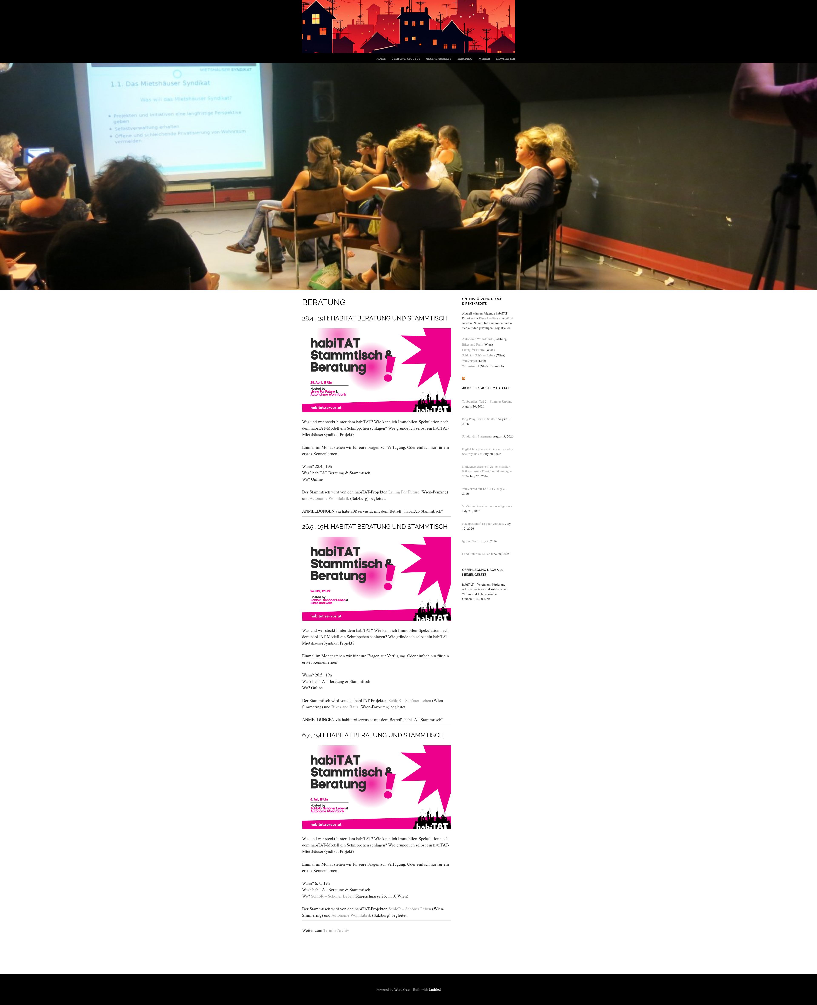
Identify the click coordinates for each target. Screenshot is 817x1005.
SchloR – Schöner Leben (410, 700)
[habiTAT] (408, 51)
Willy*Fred (469, 360)
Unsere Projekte (438, 58)
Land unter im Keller (476, 554)
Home (381, 58)
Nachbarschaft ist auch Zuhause (483, 523)
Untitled (435, 989)
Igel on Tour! (471, 541)
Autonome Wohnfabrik (329, 498)
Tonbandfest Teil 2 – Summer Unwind (487, 401)
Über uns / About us (406, 58)
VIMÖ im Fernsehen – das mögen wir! (487, 506)
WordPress (402, 989)
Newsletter (505, 58)
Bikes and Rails (345, 707)
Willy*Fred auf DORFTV (479, 488)
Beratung (464, 58)
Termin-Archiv (336, 930)
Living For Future (404, 492)
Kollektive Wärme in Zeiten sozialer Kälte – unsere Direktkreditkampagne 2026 (487, 471)
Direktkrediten (488, 318)
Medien (484, 58)
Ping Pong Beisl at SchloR (479, 419)
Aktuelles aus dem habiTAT (485, 388)
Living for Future (473, 349)
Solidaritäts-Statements (477, 436)
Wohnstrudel (470, 366)
